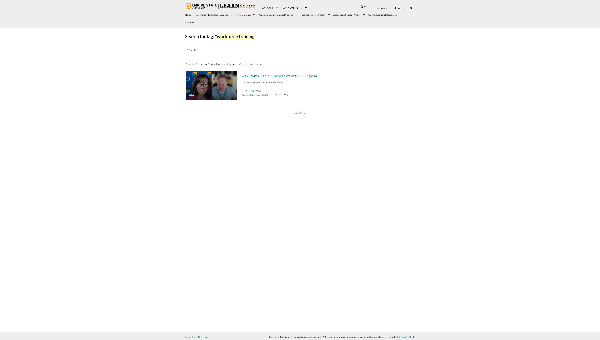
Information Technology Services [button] (212, 14)
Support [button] (267, 7)
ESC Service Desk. (406, 337)
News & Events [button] (243, 14)
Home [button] (188, 14)
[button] (365, 7)
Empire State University (196, 337)
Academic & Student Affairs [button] (346, 14)
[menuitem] (190, 14)
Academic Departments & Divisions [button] (276, 14)
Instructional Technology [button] (313, 14)
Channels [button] (189, 22)
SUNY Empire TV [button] (293, 7)
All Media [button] (248, 64)
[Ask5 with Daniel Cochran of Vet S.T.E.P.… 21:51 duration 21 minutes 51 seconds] (211, 85)
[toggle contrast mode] (411, 8)
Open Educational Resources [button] (382, 14)
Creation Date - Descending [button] (208, 64)
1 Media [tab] (191, 49)
